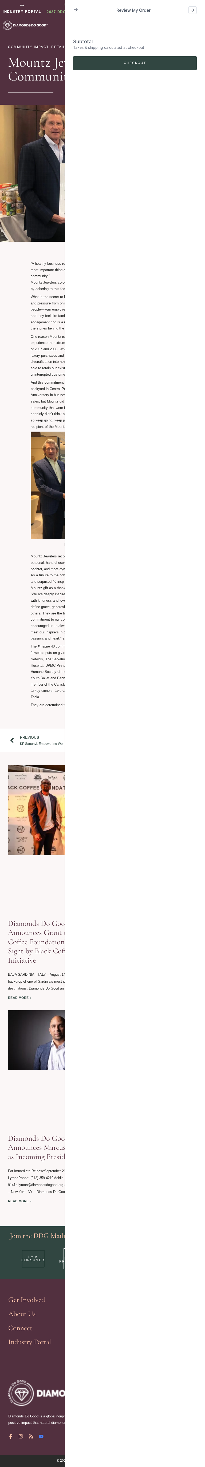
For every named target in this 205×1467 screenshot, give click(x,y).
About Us (22, 1313)
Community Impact (28, 47)
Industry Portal (29, 1341)
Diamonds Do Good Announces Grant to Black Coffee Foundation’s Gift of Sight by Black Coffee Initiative (49, 942)
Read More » (19, 998)
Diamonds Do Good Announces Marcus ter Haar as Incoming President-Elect (50, 1147)
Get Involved (26, 1299)
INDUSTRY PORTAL (22, 12)
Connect (20, 1328)
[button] (75, 10)
